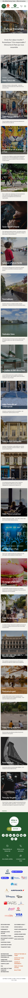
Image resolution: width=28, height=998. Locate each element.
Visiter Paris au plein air (10, 116)
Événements (4, 929)
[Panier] (21, 6)
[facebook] (3, 835)
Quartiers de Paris (6, 944)
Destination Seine (8, 334)
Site (9, 829)
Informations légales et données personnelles (6, 955)
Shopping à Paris (5, 942)
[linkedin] (10, 835)
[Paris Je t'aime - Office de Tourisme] (4, 6)
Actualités (17, 931)
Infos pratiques (19, 936)
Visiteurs (15, 829)
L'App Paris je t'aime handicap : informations (6, 970)
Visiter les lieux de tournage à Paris (12, 619)
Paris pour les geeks (9, 797)
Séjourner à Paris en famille (12, 263)
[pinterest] (17, 835)
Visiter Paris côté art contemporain (9, 405)
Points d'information (20, 929)
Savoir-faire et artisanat (10, 226)
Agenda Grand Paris (20, 934)
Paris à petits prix (8, 477)
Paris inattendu (7, 299)
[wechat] (21, 835)
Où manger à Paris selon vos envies (12, 583)
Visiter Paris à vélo (8, 80)
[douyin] (24, 835)
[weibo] (12, 839)
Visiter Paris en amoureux (11, 514)
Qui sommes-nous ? (19, 924)
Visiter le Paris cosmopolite (11, 441)
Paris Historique (7, 762)
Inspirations (4, 810)
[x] (15, 839)
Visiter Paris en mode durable (12, 189)
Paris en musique (8, 656)
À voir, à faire (4, 927)
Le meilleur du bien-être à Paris (13, 370)
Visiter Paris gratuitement (11, 727)
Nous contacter (19, 939)
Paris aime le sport (9, 691)
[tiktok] (14, 835)
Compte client (5, 963)
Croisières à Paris (6, 935)
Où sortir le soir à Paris (10, 549)
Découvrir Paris (5, 924)
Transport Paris (5, 947)
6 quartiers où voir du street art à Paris (13, 150)
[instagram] (6, 835)
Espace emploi (18, 927)
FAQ (2, 966)
